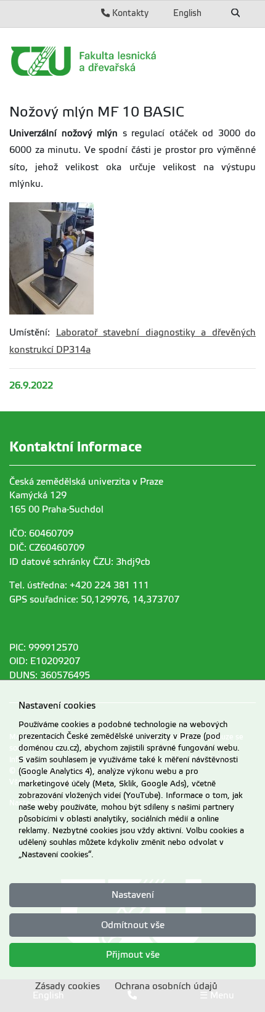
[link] (132, 61)
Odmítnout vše (133, 925)
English (187, 13)
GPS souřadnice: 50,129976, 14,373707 (94, 599)
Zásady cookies (67, 986)
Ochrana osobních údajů (166, 986)
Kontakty (129, 13)
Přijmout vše (133, 955)
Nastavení (133, 895)
